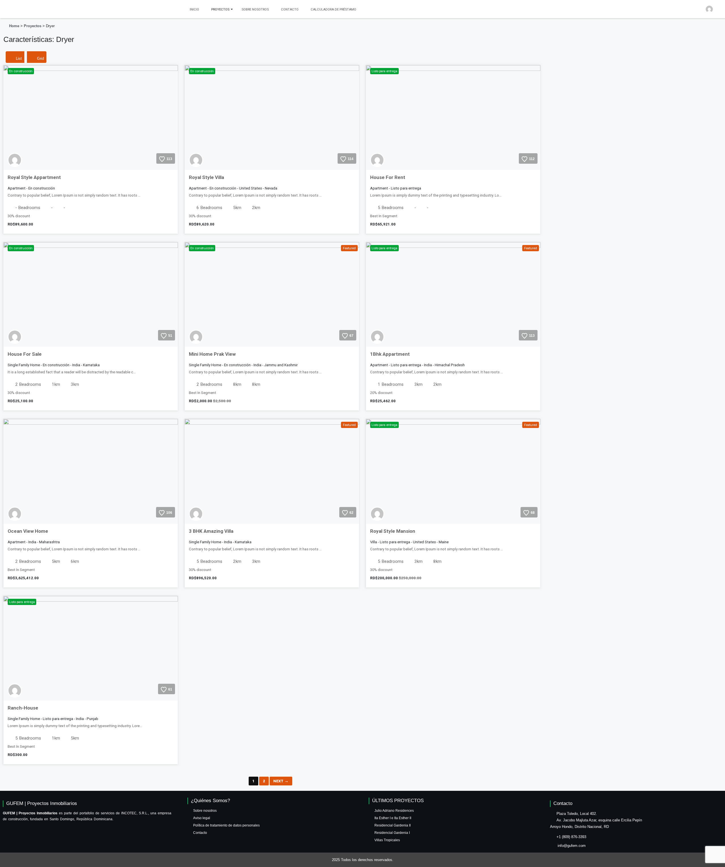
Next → (281, 781)
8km (236, 384)
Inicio (194, 9)
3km (74, 384)
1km (55, 384)
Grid (40, 58)
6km (74, 561)
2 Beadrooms (27, 384)
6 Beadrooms (208, 207)
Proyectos (32, 26)
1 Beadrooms (390, 384)
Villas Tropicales (387, 840)
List (19, 58)
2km (255, 207)
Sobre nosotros (255, 9)
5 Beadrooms (390, 207)
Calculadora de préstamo (333, 9)
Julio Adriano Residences (394, 811)
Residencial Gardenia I (392, 833)
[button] (714, 7)
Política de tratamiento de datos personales (226, 825)
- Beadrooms (27, 207)
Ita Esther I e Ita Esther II (392, 818)
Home (14, 26)
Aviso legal (201, 818)
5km (236, 207)
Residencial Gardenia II (392, 825)
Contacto (289, 9)
